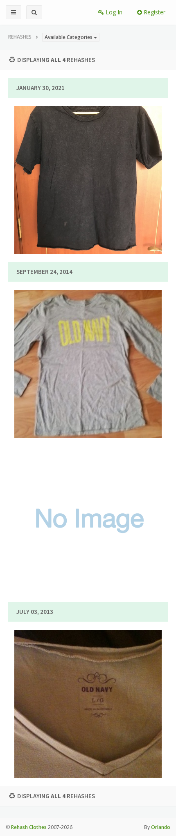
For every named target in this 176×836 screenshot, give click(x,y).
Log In (113, 12)
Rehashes (20, 36)
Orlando (160, 827)
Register (153, 12)
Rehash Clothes (29, 827)
